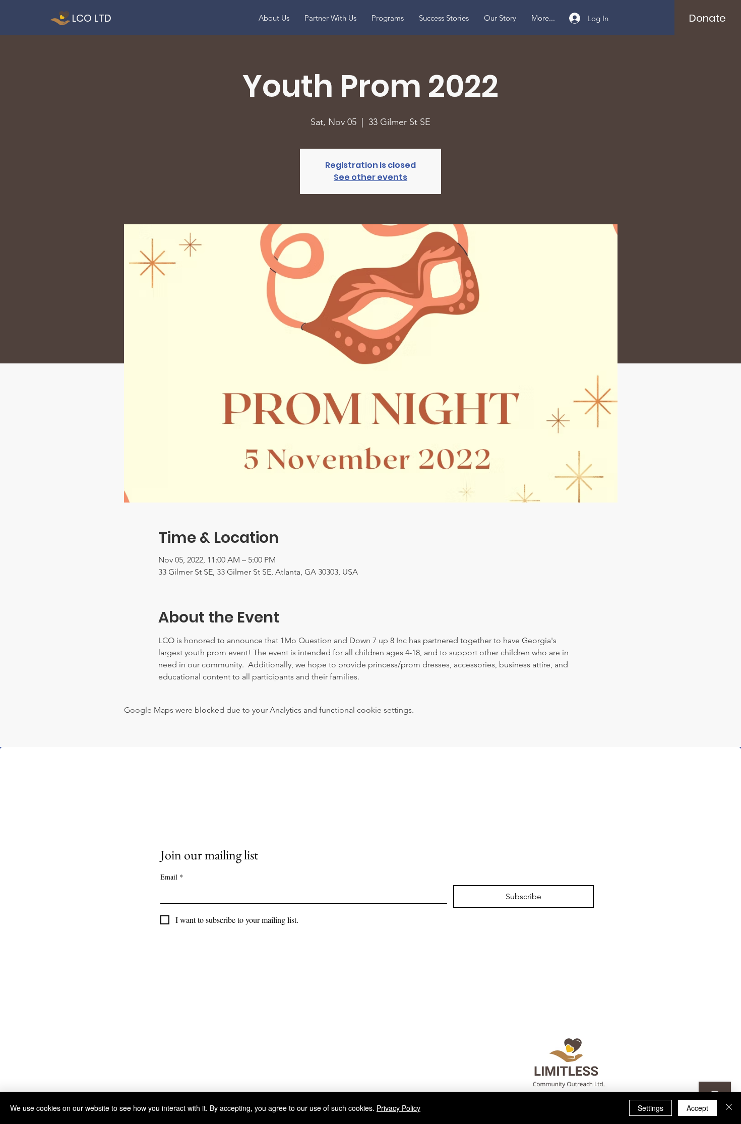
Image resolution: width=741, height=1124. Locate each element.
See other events (370, 177)
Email (171, 876)
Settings (650, 1108)
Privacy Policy (398, 1108)
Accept (697, 1108)
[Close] (729, 1108)
